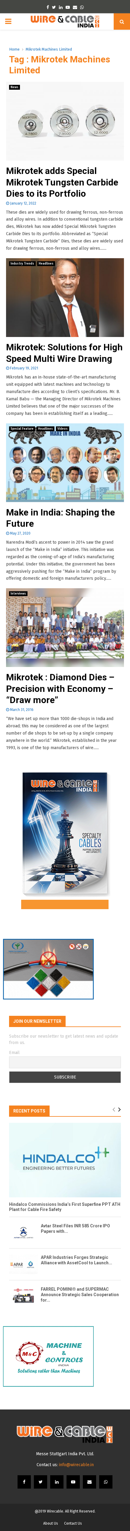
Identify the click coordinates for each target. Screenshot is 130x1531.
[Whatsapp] (105, 1482)
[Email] (89, 1482)
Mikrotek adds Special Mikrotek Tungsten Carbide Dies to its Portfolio (62, 182)
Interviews (18, 593)
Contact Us (73, 1523)
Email (14, 1052)
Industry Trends (22, 263)
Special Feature (22, 429)
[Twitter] (40, 1482)
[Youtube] (73, 1482)
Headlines (46, 263)
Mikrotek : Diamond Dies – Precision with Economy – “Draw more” (60, 688)
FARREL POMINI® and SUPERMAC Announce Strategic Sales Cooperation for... (80, 1295)
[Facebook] (24, 1482)
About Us (50, 1523)
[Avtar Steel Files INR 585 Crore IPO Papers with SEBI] (23, 1232)
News (14, 87)
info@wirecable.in (76, 1464)
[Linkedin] (56, 1482)
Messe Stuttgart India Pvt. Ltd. (65, 1453)
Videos (62, 429)
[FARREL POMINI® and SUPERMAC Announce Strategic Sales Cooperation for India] (23, 1296)
